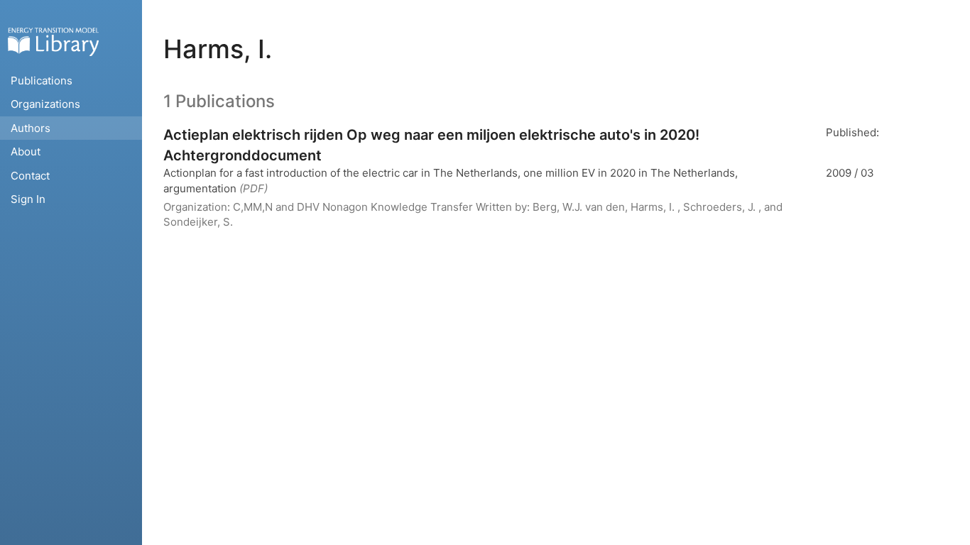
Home (53, 41)
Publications (41, 80)
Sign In (28, 199)
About (25, 151)
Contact (30, 175)
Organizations (45, 104)
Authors (30, 128)
